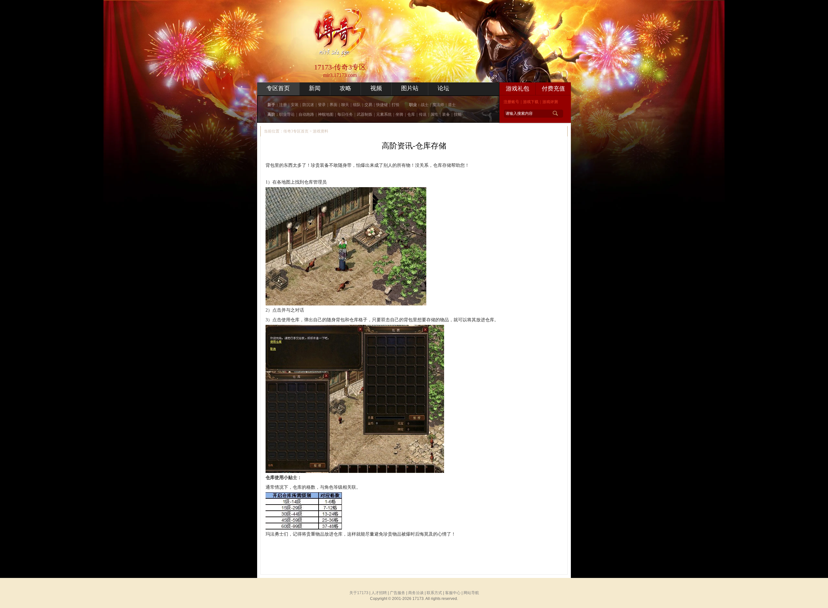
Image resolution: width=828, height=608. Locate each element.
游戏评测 (550, 102)
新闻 (315, 88)
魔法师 (438, 104)
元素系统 (384, 114)
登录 (322, 104)
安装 (295, 104)
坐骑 (399, 114)
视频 (376, 88)
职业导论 (287, 114)
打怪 (395, 104)
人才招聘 (379, 593)
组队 (357, 104)
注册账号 (511, 102)
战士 (425, 104)
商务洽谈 (416, 593)
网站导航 (471, 593)
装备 (446, 114)
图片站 (410, 88)
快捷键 (382, 104)
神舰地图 (325, 114)
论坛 (443, 88)
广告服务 (397, 593)
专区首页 (278, 88)
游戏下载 (531, 102)
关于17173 (358, 593)
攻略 (345, 88)
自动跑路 (306, 114)
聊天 (345, 104)
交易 (368, 104)
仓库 (411, 114)
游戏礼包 (517, 88)
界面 (333, 104)
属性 (434, 114)
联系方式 (434, 593)
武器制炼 (364, 114)
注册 (283, 104)
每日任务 (345, 114)
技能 (458, 114)
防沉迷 (308, 104)
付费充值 (553, 88)
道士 (452, 104)
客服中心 (453, 593)
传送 (423, 114)
